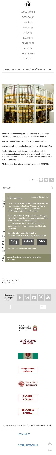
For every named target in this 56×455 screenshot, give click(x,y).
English (39, 197)
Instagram (27, 297)
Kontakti (28, 58)
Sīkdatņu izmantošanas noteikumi (22, 248)
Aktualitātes (28, 12)
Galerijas (28, 38)
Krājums (28, 32)
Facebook (20, 297)
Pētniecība (28, 27)
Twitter (41, 297)
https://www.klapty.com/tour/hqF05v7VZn (28, 383)
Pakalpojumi (28, 43)
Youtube (48, 297)
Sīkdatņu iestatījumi (28, 445)
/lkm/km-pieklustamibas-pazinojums (28, 369)
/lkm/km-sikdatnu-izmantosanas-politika (28, 397)
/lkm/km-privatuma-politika (28, 411)
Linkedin (34, 297)
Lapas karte (24, 434)
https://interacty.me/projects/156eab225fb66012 (28, 355)
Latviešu (45, 197)
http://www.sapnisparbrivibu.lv (28, 341)
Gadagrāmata (28, 53)
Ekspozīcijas (28, 17)
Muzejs (28, 48)
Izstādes (28, 22)
